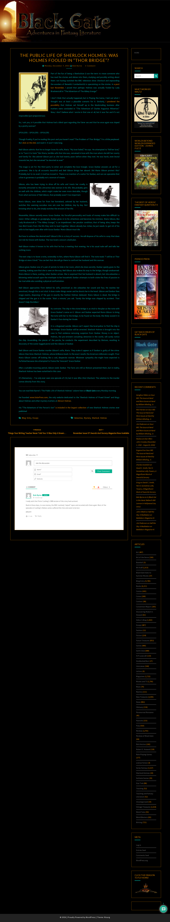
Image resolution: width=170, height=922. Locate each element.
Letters (139, 671)
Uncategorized (142, 802)
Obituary (139, 707)
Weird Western (142, 817)
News (138, 702)
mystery (87, 418)
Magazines (140, 676)
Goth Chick (140, 651)
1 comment (90, 66)
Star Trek (139, 783)
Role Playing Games (144, 754)
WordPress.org (142, 860)
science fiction (142, 763)
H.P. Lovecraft (141, 656)
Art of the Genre (142, 557)
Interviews (140, 666)
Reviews (139, 731)
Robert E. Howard (143, 749)
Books (138, 586)
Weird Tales (140, 812)
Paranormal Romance (144, 712)
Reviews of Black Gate (144, 736)
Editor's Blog (141, 620)
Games (139, 645)
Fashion (139, 630)
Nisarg (107, 917)
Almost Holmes (64, 401)
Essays (35, 418)
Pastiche (139, 720)
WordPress (90, 917)
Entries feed (141, 850)
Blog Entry (26, 418)
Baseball (139, 562)
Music (138, 687)
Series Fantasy (141, 768)
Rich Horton (141, 744)
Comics (139, 591)
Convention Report (143, 606)
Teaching (139, 788)
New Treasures (142, 697)
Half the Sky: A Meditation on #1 (145, 515)
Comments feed (142, 855)
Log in (138, 845)
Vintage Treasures (143, 807)
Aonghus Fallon (142, 395)
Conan (138, 596)
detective (78, 418)
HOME (136, 53)
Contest (139, 601)
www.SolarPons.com (39, 397)
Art (137, 552)
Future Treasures (142, 640)
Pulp (138, 726)
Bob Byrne (77, 66)
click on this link (29, 142)
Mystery (139, 692)
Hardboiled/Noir (142, 661)
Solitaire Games (142, 778)
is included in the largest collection (71, 407)
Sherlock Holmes (99, 418)
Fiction (139, 635)
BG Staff (139, 567)
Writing (139, 822)
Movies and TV (141, 681)
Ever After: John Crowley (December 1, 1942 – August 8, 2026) (146, 442)
